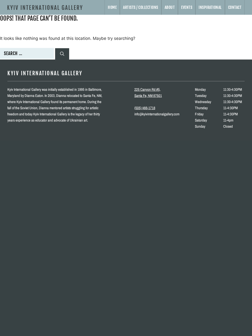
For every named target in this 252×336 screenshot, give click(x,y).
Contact (235, 7)
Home (112, 7)
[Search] (62, 54)
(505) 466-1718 (144, 107)
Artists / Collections (140, 7)
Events (186, 7)
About (170, 7)
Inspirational (210, 7)
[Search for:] (27, 53)
